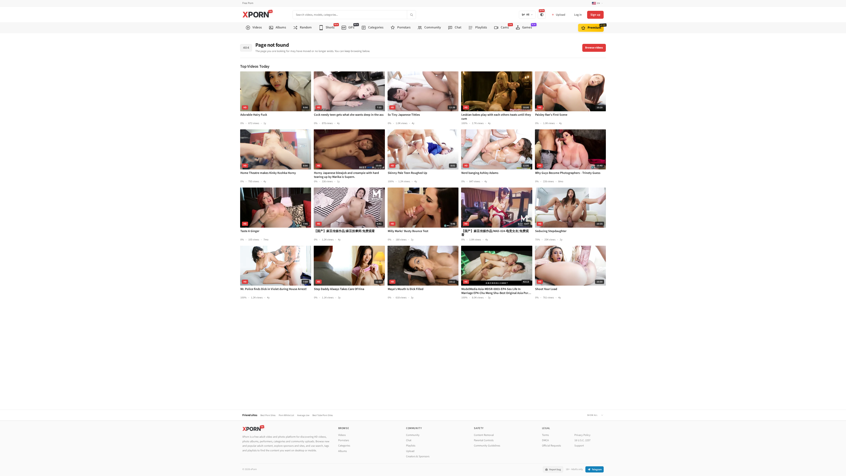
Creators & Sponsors (417, 456)
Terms (545, 435)
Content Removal (484, 435)
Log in (578, 15)
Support (579, 446)
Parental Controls (484, 440)
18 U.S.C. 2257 (582, 440)
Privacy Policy (582, 435)
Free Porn (247, 3)
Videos (342, 435)
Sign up (595, 15)
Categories (344, 446)
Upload (410, 451)
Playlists (410, 446)
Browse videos (594, 48)
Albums (342, 451)
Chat (408, 440)
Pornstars (343, 440)
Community (412, 435)
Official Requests (551, 446)
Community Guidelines (487, 446)
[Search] (411, 14)
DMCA (545, 440)
